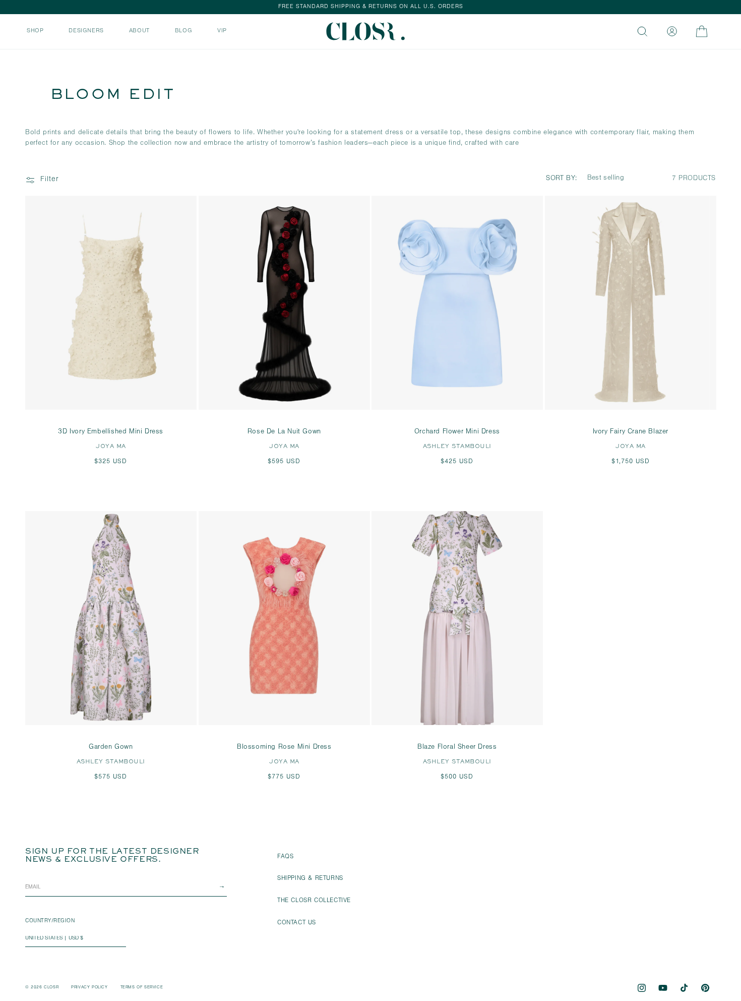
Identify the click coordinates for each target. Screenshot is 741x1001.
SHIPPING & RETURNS (310, 879)
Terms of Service (141, 987)
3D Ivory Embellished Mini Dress (110, 432)
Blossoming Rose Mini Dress (283, 747)
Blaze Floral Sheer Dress (457, 747)
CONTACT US (296, 923)
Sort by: (561, 179)
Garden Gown (111, 747)
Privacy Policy (89, 987)
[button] (35, 30)
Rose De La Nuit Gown (284, 432)
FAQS (285, 857)
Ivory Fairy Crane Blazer (630, 432)
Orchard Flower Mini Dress (457, 432)
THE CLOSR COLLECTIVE (314, 901)
